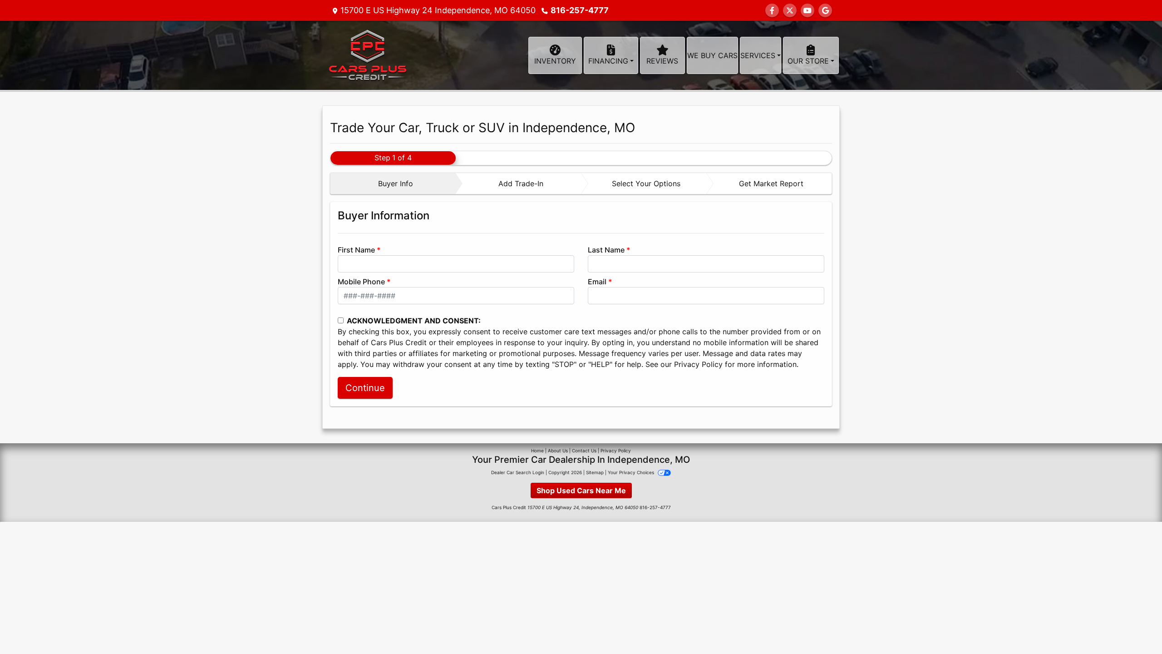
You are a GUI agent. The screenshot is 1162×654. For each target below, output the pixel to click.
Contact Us (584, 450)
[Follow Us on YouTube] (807, 10)
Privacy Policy (698, 364)
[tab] (393, 183)
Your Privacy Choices (631, 472)
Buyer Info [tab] (395, 183)
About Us (558, 450)
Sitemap (595, 472)
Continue (365, 387)
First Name (356, 249)
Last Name (606, 249)
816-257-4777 (580, 10)
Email (597, 281)
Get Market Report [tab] (771, 183)
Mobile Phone (361, 281)
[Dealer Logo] (366, 55)
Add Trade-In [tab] (520, 183)
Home (537, 450)
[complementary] (1135, 627)
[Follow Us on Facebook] (772, 10)
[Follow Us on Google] (825, 10)
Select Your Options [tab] (646, 183)
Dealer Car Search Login (517, 472)
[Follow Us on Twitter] (790, 10)
